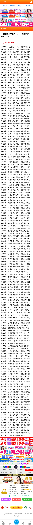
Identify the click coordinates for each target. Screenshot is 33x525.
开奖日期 (4, 5)
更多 (16, 522)
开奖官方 (12, 5)
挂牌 (10, 524)
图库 (29, 524)
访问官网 (28, 499)
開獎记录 (20, 5)
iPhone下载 (17, 499)
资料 (23, 524)
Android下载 (7, 499)
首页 (3, 524)
